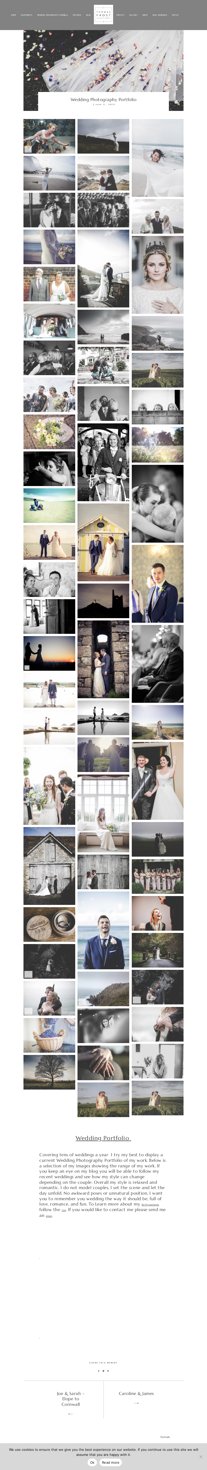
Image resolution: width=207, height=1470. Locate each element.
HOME (13, 15)
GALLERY (134, 15)
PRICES (175, 15)
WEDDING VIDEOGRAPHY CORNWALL (52, 15)
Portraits (165, 1437)
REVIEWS (77, 15)
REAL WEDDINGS (160, 15)
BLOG (88, 15)
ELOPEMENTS (27, 15)
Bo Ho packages (150, 1205)
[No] (200, 1456)
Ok (92, 1462)
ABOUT (145, 15)
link (64, 1210)
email (49, 1216)
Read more (110, 1462)
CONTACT (120, 15)
